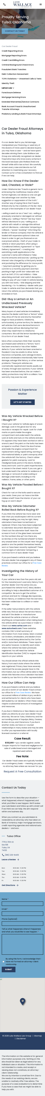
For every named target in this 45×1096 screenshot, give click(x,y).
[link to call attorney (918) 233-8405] (4, 4)
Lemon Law (7, 88)
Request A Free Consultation (22, 771)
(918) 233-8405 (11, 855)
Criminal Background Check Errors (18, 64)
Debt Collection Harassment (15, 74)
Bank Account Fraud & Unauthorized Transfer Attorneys (19, 108)
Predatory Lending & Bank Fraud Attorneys (21, 114)
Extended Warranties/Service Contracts (20, 101)
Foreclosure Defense (11, 92)
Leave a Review (9, 859)
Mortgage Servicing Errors (14, 97)
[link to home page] (22, 4)
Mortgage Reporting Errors (14, 55)
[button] (40, 4)
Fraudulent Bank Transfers (14, 69)
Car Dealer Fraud (9, 46)
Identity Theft (8, 83)
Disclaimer (21, 1038)
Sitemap (38, 1035)
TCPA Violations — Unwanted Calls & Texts (21, 78)
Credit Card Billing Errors (13, 60)
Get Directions (8, 885)
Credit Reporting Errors (12, 51)
